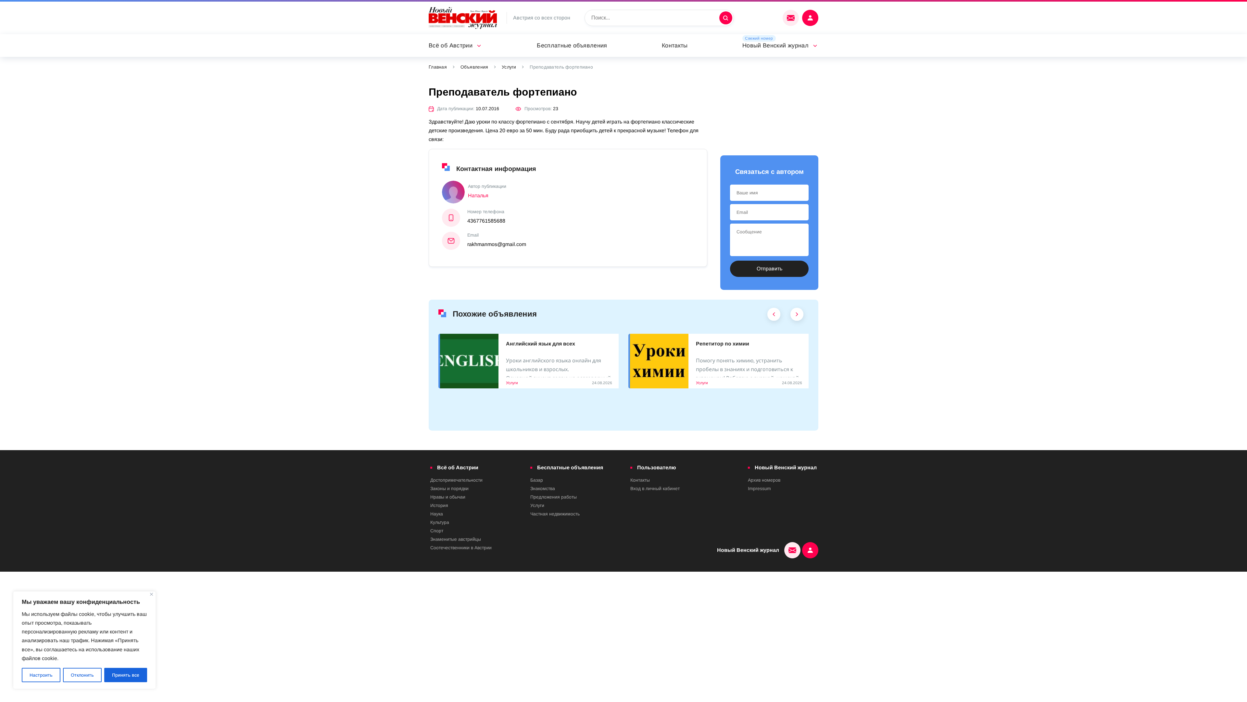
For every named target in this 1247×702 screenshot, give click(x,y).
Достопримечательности (456, 480)
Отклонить (82, 675)
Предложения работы (553, 497)
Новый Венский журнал (775, 45)
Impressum (759, 488)
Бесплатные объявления (572, 45)
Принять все (125, 675)
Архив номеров (764, 480)
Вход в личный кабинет (655, 488)
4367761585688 (486, 221)
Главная (438, 67)
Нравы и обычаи (447, 497)
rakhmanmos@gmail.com (496, 244)
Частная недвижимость (555, 513)
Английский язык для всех (540, 343)
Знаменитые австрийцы (455, 539)
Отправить (769, 268)
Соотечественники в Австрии (461, 547)
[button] (774, 316)
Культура (439, 522)
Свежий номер (759, 38)
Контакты (675, 45)
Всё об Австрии (450, 45)
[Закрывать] (151, 594)
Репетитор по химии (722, 343)
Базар (536, 480)
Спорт (436, 530)
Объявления (474, 67)
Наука (436, 513)
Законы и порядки (449, 488)
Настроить (41, 675)
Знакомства (542, 488)
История (439, 505)
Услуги (509, 67)
